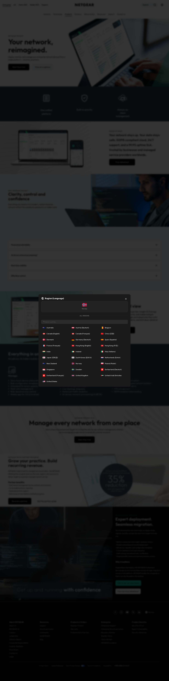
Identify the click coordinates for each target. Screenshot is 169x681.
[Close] (126, 299)
